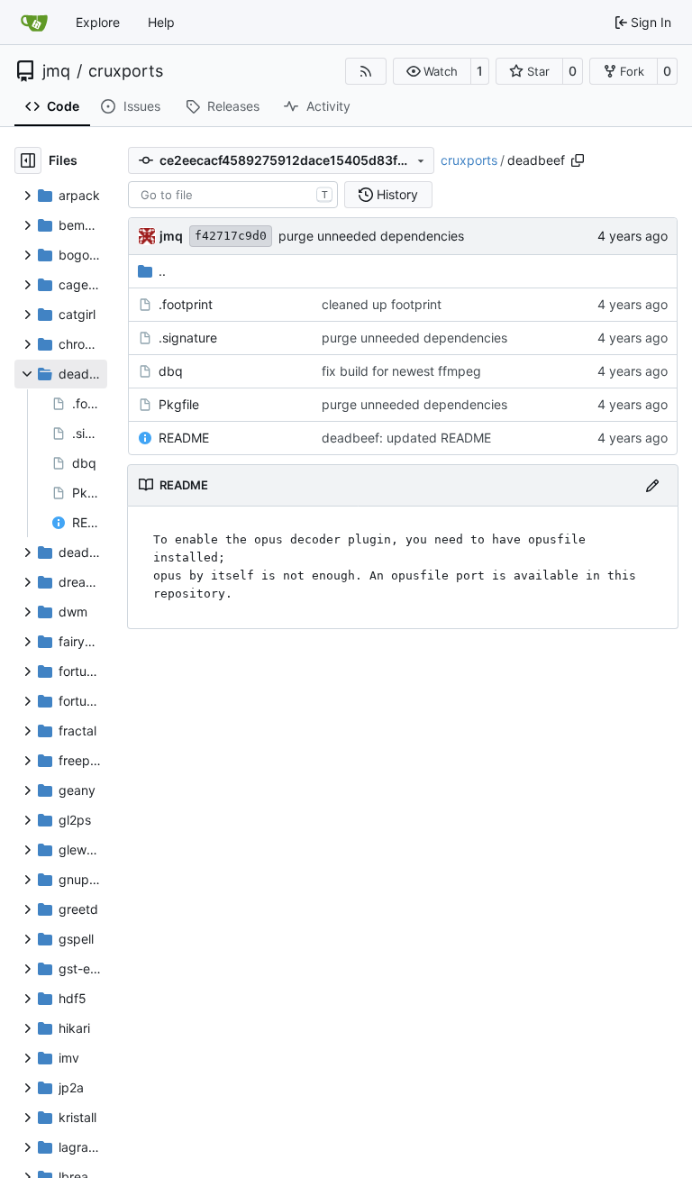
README (184, 437)
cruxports (125, 71)
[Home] (34, 22)
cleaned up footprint (382, 304)
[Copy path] (577, 160)
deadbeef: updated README (406, 437)
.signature (188, 337)
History (397, 194)
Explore (98, 22)
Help (161, 22)
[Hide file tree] (27, 160)
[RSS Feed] (366, 71)
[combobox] (233, 194)
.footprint (186, 304)
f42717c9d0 (231, 235)
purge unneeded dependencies (371, 235)
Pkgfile (179, 404)
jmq (56, 71)
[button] (432, 71)
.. (162, 271)
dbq (171, 371)
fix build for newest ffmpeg (401, 371)
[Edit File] (652, 485)
